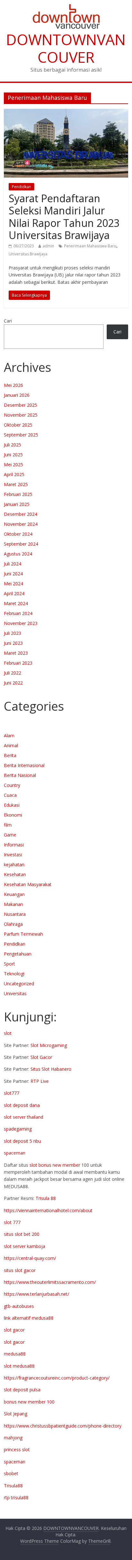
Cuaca (10, 795)
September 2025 (21, 435)
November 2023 (20, 623)
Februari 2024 (18, 613)
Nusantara (15, 914)
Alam (9, 735)
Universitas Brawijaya (28, 254)
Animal (11, 745)
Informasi (14, 845)
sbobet (11, 1473)
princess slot (17, 1449)
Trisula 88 (46, 1198)
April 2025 (14, 474)
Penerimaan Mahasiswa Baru (90, 246)
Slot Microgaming (48, 1045)
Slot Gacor (41, 1057)
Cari (8, 321)
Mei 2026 (13, 385)
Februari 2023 (18, 663)
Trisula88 (13, 1486)
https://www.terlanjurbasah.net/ (36, 1294)
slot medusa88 (19, 1366)
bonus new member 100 (29, 1402)
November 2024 (20, 524)
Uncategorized (19, 983)
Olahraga (13, 924)
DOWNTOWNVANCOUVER (66, 48)
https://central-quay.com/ (30, 1258)
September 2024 (21, 544)
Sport (9, 964)
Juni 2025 (13, 455)
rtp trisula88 (16, 1497)
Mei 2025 (13, 464)
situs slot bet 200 (21, 1234)
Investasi (13, 855)
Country (12, 785)
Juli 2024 (12, 564)
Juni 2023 (13, 643)
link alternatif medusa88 (29, 1318)
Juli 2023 (12, 633)
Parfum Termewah (23, 934)
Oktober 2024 (18, 534)
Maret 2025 (16, 484)
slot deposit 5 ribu (22, 1141)
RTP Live (39, 1081)
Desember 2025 (20, 405)
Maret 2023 (16, 653)
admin (48, 246)
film (8, 825)
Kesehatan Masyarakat (28, 884)
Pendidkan (21, 186)
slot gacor (14, 1330)
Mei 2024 (13, 583)
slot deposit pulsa (22, 1390)
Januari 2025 (16, 504)
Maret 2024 (16, 603)
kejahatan (14, 864)
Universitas (15, 993)
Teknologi (14, 974)
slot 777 (12, 1222)
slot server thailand (23, 1117)
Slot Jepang (15, 1414)
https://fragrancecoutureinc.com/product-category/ (57, 1378)
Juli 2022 (12, 673)
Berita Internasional (24, 765)
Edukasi (12, 805)
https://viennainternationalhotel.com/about (48, 1210)
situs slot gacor (20, 1270)
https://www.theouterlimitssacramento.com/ (50, 1282)
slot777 (11, 1093)
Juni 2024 (13, 574)
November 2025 (20, 415)
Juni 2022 (13, 683)
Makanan (13, 904)
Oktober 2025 (18, 425)
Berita (10, 755)
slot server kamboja (24, 1246)
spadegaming (18, 1129)
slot (8, 1033)
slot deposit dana (22, 1105)
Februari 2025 (18, 494)
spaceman (14, 1153)
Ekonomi (13, 815)
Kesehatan (15, 874)
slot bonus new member (54, 1165)
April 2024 (14, 593)
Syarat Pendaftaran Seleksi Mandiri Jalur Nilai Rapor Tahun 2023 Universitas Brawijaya (64, 216)
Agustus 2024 (18, 554)
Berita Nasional (20, 775)
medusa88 (15, 1354)
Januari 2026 (16, 395)
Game (10, 835)
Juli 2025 (12, 445)
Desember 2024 (20, 514)
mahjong (13, 1438)
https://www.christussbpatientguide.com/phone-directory (62, 1426)
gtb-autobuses (19, 1306)
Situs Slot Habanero (50, 1069)
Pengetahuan (17, 954)
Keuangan (14, 894)
